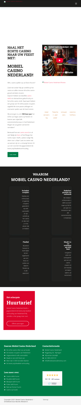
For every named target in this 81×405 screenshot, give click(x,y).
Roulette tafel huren (13, 379)
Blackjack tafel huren (13, 382)
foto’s (19, 135)
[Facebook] (11, 337)
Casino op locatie (12, 390)
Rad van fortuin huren (13, 387)
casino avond (24, 132)
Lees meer (12, 155)
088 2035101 (52, 358)
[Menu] (76, 3)
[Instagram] (7, 337)
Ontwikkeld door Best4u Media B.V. (16, 402)
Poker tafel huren (12, 384)
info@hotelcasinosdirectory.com (55, 361)
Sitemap (45, 400)
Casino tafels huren (12, 376)
